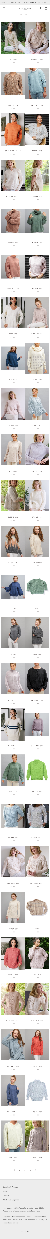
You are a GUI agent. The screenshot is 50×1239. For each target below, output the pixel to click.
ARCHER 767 (37, 1112)
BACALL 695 (13, 837)
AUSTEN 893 (37, 197)
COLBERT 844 (13, 1112)
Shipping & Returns (10, 1187)
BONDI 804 (13, 746)
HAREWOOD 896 (13, 197)
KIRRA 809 (13, 59)
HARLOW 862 (37, 563)
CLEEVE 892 (13, 517)
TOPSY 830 (13, 380)
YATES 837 (13, 608)
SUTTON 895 (37, 1158)
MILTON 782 (37, 791)
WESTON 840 (13, 975)
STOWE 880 (37, 517)
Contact (6, 1196)
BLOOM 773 (13, 105)
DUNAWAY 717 (37, 242)
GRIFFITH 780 (37, 105)
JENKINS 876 (13, 654)
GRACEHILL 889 (13, 1020)
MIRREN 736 (13, 242)
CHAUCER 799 (37, 700)
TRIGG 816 (37, 975)
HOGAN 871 (13, 563)
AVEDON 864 (13, 929)
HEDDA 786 (13, 700)
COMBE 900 (13, 425)
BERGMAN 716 (13, 288)
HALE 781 (13, 1158)
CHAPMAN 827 (37, 746)
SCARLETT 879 (13, 1066)
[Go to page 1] (14, 1170)
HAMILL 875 (37, 1066)
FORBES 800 (37, 425)
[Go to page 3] (35, 1170)
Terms (5, 1191)
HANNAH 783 (12, 791)
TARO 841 (37, 654)
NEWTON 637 (37, 837)
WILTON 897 (37, 471)
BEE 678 (37, 929)
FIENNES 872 (37, 334)
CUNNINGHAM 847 (13, 151)
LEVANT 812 (37, 380)
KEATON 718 (37, 288)
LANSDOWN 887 (37, 883)
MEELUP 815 (37, 151)
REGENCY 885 (37, 1020)
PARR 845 (13, 334)
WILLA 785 (13, 471)
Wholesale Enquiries (11, 1200)
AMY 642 (37, 608)
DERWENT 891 (13, 883)
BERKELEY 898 (37, 59)
